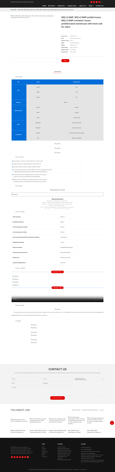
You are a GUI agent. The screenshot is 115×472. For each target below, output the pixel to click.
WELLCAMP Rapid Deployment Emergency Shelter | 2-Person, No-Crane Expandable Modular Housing (95, 431)
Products (102, 410)
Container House (61, 447)
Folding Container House (63, 448)
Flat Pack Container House (64, 453)
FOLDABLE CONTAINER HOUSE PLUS (90, 410)
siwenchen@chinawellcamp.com (92, 451)
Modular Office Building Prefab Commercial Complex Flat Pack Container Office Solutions (57, 431)
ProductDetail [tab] (57, 71)
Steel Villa (60, 458)
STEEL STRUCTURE (76, 410)
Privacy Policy (83, 469)
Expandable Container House (64, 451)
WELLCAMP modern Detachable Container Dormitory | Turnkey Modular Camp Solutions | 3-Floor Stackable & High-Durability (76, 431)
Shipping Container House (64, 455)
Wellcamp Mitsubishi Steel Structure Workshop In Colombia (18, 431)
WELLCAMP (13, 9)
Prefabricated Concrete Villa (64, 459)
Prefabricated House (62, 456)
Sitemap (77, 469)
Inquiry (65, 60)
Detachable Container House (64, 450)
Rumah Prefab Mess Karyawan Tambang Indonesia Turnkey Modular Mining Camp (38, 431)
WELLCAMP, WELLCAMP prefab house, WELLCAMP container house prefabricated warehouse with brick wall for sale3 (45, 9)
